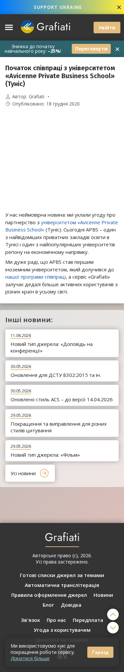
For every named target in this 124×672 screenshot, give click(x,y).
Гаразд (100, 652)
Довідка (71, 604)
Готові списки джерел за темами (62, 575)
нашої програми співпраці (35, 276)
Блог (48, 604)
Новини (103, 595)
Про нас (56, 620)
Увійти (107, 27)
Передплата (88, 620)
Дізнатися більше (30, 658)
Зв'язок (30, 620)
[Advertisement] (62, 159)
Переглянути (91, 49)
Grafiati (36, 96)
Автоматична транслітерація (62, 585)
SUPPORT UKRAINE (58, 7)
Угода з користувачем (62, 629)
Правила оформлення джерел (49, 595)
